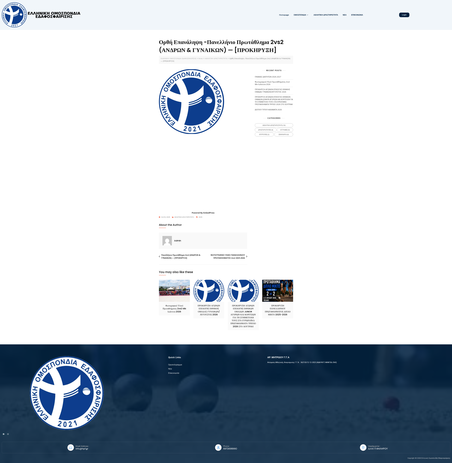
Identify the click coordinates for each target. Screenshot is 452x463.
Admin (177, 240)
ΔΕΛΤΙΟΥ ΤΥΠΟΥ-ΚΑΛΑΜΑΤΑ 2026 (268, 109)
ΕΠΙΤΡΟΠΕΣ (264, 134)
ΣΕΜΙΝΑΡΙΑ (284, 134)
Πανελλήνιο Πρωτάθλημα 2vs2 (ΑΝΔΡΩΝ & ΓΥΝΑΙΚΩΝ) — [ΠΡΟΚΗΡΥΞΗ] (180, 256)
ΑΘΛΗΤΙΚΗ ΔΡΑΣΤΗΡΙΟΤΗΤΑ (326, 15)
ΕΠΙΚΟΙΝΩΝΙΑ (357, 15)
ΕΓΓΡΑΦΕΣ (285, 130)
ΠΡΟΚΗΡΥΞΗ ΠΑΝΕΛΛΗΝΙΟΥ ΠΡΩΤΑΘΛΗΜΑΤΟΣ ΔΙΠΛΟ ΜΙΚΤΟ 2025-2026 (278, 310)
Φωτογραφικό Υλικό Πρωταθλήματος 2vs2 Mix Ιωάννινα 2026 (272, 83)
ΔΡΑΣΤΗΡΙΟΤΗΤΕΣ (265, 130)
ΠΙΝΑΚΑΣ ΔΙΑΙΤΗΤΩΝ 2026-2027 (268, 77)
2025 (200, 217)
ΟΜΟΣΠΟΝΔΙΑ (300, 15)
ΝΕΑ (345, 15)
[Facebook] (3, 434)
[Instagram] (8, 434)
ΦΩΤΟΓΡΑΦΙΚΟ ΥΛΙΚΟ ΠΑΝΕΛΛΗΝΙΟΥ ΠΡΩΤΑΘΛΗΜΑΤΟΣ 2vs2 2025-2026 (228, 256)
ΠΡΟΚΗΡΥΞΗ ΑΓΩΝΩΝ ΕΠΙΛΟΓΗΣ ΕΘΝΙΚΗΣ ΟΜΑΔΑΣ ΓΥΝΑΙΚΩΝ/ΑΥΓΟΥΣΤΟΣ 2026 (272, 90)
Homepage (284, 15)
